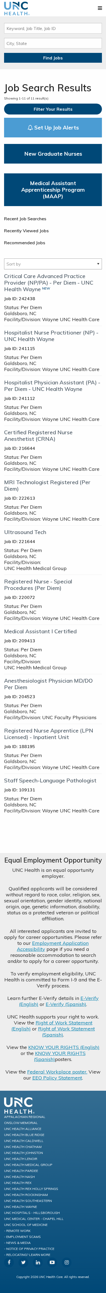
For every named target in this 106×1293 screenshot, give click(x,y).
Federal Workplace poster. (57, 1072)
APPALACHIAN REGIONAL (24, 1117)
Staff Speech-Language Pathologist (50, 780)
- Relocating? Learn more (27, 1255)
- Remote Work (17, 1231)
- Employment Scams (22, 1237)
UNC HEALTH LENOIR (20, 1159)
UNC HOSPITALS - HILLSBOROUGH (32, 1213)
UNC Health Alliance (22, 1129)
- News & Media (17, 1243)
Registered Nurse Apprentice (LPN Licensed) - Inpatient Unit (48, 733)
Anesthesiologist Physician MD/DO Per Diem (48, 684)
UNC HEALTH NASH (19, 1177)
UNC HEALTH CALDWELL (23, 1141)
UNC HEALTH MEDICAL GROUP (28, 1165)
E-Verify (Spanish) (66, 1004)
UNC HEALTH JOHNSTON (23, 1153)
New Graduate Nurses (53, 153)
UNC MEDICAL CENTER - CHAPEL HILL (34, 1219)
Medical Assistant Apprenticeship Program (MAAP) (53, 190)
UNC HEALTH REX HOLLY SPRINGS (31, 1189)
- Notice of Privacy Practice (29, 1249)
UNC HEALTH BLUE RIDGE (24, 1135)
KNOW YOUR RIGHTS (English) (63, 1047)
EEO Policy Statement (57, 1078)
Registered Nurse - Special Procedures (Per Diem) (38, 584)
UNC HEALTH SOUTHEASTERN (28, 1201)
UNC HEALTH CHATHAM (23, 1147)
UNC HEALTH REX (18, 1183)
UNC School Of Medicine (26, 1225)
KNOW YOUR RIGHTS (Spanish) (60, 1056)
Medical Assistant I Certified (40, 631)
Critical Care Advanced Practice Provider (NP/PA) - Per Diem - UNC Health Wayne (48, 283)
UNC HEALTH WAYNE (20, 1207)
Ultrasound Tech (25, 532)
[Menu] (100, 8)
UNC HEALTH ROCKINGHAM (26, 1195)
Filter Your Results (53, 109)
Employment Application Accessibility (53, 946)
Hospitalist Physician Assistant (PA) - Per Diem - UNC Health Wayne (52, 385)
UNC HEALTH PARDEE (21, 1171)
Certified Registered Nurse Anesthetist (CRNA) (38, 435)
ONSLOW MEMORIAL (21, 1123)
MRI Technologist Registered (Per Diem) (47, 485)
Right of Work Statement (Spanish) (66, 1032)
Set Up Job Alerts (56, 127)
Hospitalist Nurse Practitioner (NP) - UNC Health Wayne (51, 335)
